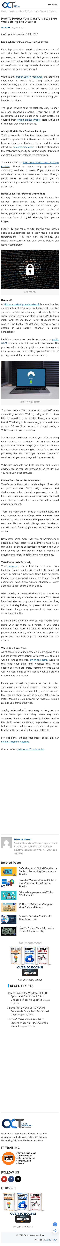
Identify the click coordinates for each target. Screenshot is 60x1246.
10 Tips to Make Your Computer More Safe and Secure (36, 906)
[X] (18, 1179)
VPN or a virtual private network (22, 304)
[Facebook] (11, 1179)
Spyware (13, 11)
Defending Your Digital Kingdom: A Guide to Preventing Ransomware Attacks (38, 871)
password (13, 566)
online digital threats (28, 119)
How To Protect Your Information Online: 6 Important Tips (37, 930)
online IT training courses (15, 741)
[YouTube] (4, 1179)
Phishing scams (38, 659)
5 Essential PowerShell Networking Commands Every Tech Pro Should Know (28, 1011)
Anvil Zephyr (51, 1240)
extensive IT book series (31, 749)
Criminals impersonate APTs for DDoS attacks (36, 894)
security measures (23, 147)
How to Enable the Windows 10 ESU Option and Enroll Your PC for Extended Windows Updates (27, 996)
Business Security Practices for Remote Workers (35, 918)
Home (4, 11)
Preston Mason (22, 839)
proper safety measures (28, 76)
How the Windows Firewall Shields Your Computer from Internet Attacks (37, 883)
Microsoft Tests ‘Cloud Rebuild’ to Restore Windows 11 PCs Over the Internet (27, 1022)
